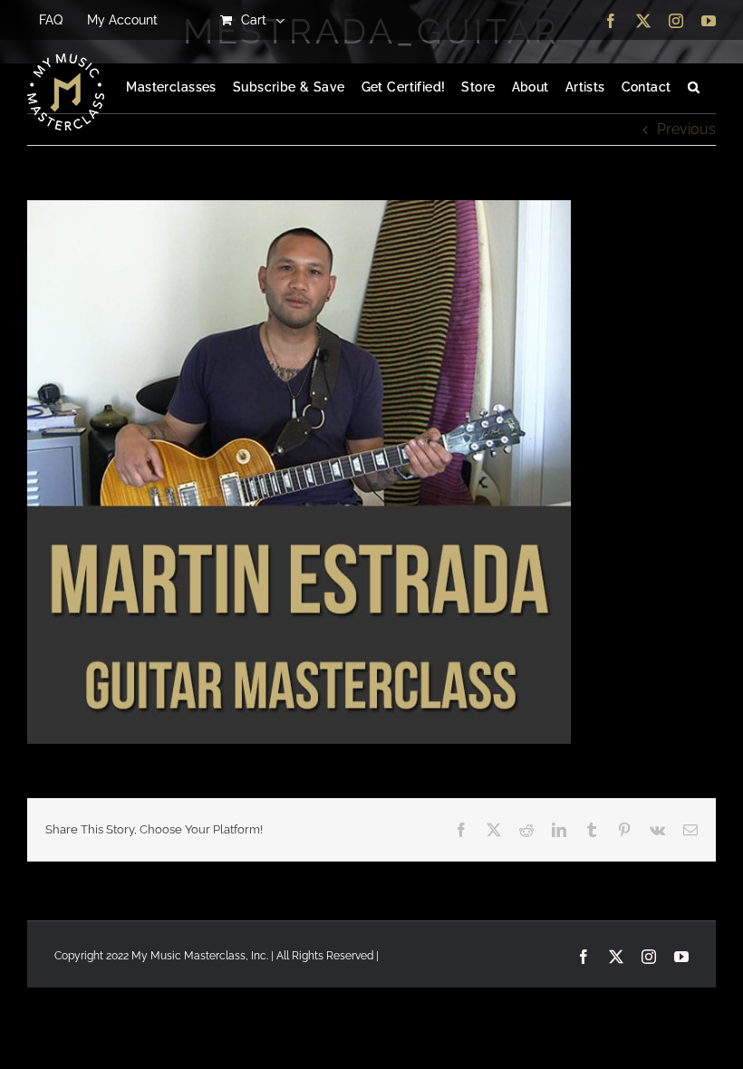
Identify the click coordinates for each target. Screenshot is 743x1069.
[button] (694, 88)
